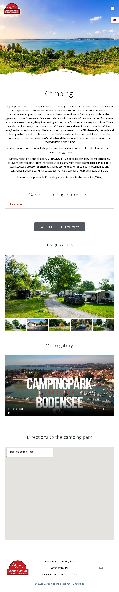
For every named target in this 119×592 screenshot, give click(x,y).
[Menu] (112, 8)
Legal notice (50, 561)
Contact (75, 574)
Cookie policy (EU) (60, 567)
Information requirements (52, 574)
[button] (59, 204)
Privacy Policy (69, 561)
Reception (16, 204)
